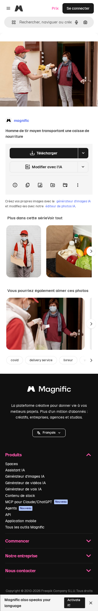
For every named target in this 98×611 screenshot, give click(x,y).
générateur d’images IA (73, 201)
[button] (49, 433)
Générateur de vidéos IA (25, 483)
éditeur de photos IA (60, 206)
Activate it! (73, 602)
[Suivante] (91, 251)
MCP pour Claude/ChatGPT (36, 502)
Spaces (11, 464)
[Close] (91, 603)
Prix (55, 8)
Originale (34, 44)
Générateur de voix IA (23, 489)
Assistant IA (15, 470)
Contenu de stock (20, 495)
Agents (18, 508)
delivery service (41, 360)
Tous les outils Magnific (24, 527)
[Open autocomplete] (11, 22)
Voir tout (54, 218)
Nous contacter (20, 570)
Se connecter (78, 8)
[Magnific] (49, 390)
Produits (13, 454)
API (8, 514)
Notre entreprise (21, 555)
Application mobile (20, 521)
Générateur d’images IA (24, 476)
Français (49, 433)
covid (15, 360)
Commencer (17, 541)
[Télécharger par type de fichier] (83, 153)
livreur (68, 360)
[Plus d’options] (77, 185)
